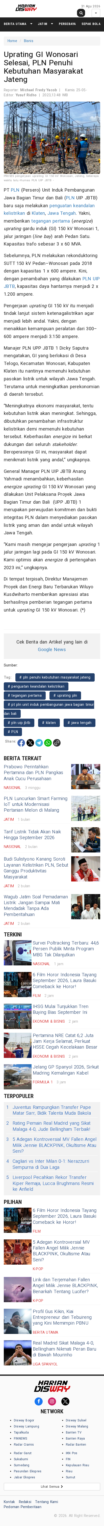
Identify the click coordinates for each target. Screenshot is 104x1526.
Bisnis (28, 41)
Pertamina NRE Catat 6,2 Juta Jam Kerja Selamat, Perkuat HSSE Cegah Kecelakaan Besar (65, 1041)
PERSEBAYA (67, 24)
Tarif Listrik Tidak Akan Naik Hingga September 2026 (32, 835)
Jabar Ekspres (24, 1477)
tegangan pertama (50, 221)
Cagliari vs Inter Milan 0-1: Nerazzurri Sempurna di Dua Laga (47, 1164)
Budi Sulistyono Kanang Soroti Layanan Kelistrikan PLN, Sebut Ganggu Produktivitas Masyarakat (36, 868)
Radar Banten (76, 1444)
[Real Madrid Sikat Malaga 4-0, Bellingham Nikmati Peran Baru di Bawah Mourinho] (18, 1352)
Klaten (38, 213)
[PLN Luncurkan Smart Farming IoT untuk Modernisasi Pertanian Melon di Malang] (85, 808)
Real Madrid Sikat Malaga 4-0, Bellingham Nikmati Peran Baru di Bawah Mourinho (64, 1349)
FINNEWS (20, 1438)
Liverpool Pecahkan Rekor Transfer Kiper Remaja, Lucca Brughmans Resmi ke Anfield (50, 1183)
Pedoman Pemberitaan (22, 1507)
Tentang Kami (46, 1502)
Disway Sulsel (76, 1420)
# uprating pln (65, 695)
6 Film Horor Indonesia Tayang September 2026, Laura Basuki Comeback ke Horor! (64, 980)
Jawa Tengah (61, 213)
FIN (68, 1459)
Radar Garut (23, 1453)
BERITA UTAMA (15, 24)
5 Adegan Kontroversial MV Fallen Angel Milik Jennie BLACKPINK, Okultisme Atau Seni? (51, 1145)
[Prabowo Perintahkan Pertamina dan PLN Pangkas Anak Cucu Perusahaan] (85, 776)
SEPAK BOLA (91, 24)
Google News (52, 649)
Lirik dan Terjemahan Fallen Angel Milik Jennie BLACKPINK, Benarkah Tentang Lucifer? (65, 1285)
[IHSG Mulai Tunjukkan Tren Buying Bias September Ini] (18, 1016)
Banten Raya (75, 1438)
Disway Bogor (24, 1420)
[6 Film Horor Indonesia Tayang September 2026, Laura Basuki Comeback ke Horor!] (18, 984)
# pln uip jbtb (19, 722)
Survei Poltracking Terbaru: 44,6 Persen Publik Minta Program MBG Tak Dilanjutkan (66, 949)
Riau (69, 1471)
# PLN (13, 732)
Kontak (9, 1502)
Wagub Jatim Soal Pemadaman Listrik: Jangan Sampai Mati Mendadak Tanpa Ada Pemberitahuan (36, 906)
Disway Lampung (26, 1426)
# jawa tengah (79, 722)
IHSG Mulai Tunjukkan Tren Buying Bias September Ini (60, 1009)
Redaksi (25, 1502)
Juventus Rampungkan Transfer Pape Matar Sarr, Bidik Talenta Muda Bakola (48, 1110)
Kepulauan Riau (77, 1465)
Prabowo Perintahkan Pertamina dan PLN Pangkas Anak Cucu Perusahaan (33, 773)
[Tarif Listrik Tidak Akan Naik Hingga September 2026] (85, 839)
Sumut (70, 1477)
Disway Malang (77, 1426)
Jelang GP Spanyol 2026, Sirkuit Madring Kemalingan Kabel (66, 1070)
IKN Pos (71, 1453)
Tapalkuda (21, 1432)
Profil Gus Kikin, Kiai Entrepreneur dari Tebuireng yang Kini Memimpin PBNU (62, 1317)
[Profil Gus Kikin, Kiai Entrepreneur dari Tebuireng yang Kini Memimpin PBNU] (18, 1321)
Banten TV (74, 1432)
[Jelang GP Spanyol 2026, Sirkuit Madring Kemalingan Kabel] (18, 1076)
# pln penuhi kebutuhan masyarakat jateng (55, 677)
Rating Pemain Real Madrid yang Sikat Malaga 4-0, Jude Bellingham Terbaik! (48, 1126)
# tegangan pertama (25, 695)
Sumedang (22, 1465)
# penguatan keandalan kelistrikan (36, 686)
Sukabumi (21, 1459)
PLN (15, 190)
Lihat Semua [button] (51, 1486)
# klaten (49, 722)
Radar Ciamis (24, 1444)
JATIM (42, 24)
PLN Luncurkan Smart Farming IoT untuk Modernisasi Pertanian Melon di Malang (36, 804)
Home (12, 41)
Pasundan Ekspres (27, 1471)
